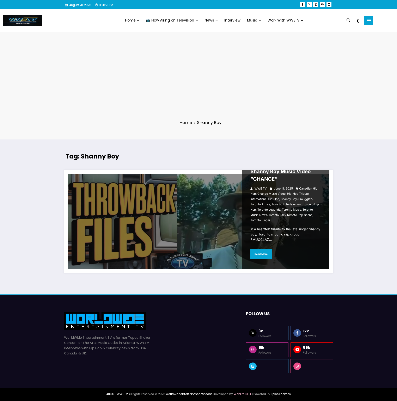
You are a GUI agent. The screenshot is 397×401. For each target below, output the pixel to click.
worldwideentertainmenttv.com (189, 394)
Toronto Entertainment (287, 204)
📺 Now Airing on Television (170, 20)
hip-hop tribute (298, 193)
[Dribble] (312, 366)
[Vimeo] (267, 366)
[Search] (348, 20)
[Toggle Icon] (368, 20)
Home (130, 20)
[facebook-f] (302, 4)
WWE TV (261, 188)
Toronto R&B (276, 215)
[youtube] (322, 4)
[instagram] (315, 4)
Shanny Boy (289, 199)
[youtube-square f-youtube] (328, 4)
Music (252, 20)
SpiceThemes (281, 394)
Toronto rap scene (299, 215)
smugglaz (305, 199)
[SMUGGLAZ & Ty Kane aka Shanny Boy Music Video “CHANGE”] (198, 221)
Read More (261, 254)
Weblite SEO (242, 394)
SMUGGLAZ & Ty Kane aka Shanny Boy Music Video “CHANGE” (282, 171)
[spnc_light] (357, 20)
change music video (271, 193)
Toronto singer (260, 220)
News (209, 20)
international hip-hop (264, 199)
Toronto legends (268, 209)
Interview (232, 20)
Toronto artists (260, 204)
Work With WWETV (283, 20)
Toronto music (291, 209)
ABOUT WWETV (117, 394)
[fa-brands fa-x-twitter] (309, 4)
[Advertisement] (198, 85)
